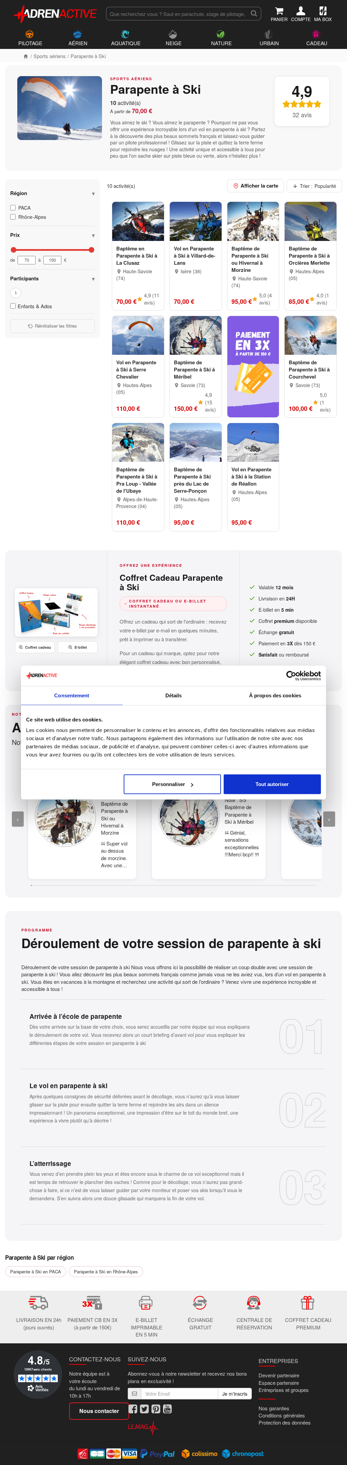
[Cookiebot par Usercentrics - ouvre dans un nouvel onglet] (291, 675)
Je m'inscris (234, 1393)
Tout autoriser (272, 784)
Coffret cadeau (38, 647)
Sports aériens (50, 55)
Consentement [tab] (71, 695)
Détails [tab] (173, 695)
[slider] (13, 249)
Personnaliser (168, 784)
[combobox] (176, 13)
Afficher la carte (259, 185)
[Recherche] (254, 13)
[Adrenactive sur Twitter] (144, 1409)
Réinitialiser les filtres (56, 325)
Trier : (318, 185)
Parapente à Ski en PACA (35, 1271)
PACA (24, 207)
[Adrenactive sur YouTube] (167, 1409)
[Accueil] (26, 55)
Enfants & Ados (35, 306)
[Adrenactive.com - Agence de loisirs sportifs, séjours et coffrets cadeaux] (56, 13)
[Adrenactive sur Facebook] (133, 1409)
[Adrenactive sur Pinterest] (156, 1409)
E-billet (81, 647)
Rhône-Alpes (32, 217)
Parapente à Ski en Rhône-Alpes (106, 1271)
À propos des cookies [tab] (275, 695)
